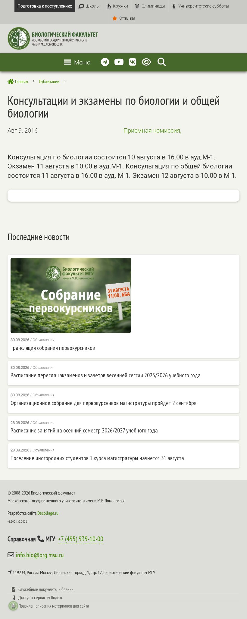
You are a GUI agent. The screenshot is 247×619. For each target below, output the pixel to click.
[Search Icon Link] (161, 62)
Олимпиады (153, 6)
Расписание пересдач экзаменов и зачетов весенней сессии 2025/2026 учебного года (106, 375)
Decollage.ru (47, 513)
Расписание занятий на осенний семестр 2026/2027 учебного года (84, 430)
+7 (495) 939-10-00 (80, 539)
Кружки (120, 6)
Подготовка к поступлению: (44, 6)
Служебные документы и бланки (45, 589)
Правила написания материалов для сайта (53, 606)
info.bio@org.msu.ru (40, 555)
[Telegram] (105, 62)
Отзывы (127, 18)
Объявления (44, 340)
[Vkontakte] (133, 62)
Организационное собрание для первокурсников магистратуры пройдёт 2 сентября (103, 403)
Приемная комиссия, (152, 130)
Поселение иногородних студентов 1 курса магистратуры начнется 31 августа (97, 458)
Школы (93, 6)
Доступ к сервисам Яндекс (40, 597)
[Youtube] (119, 62)
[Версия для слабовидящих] (147, 62)
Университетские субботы (203, 6)
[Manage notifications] (13, 606)
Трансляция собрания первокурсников (53, 348)
